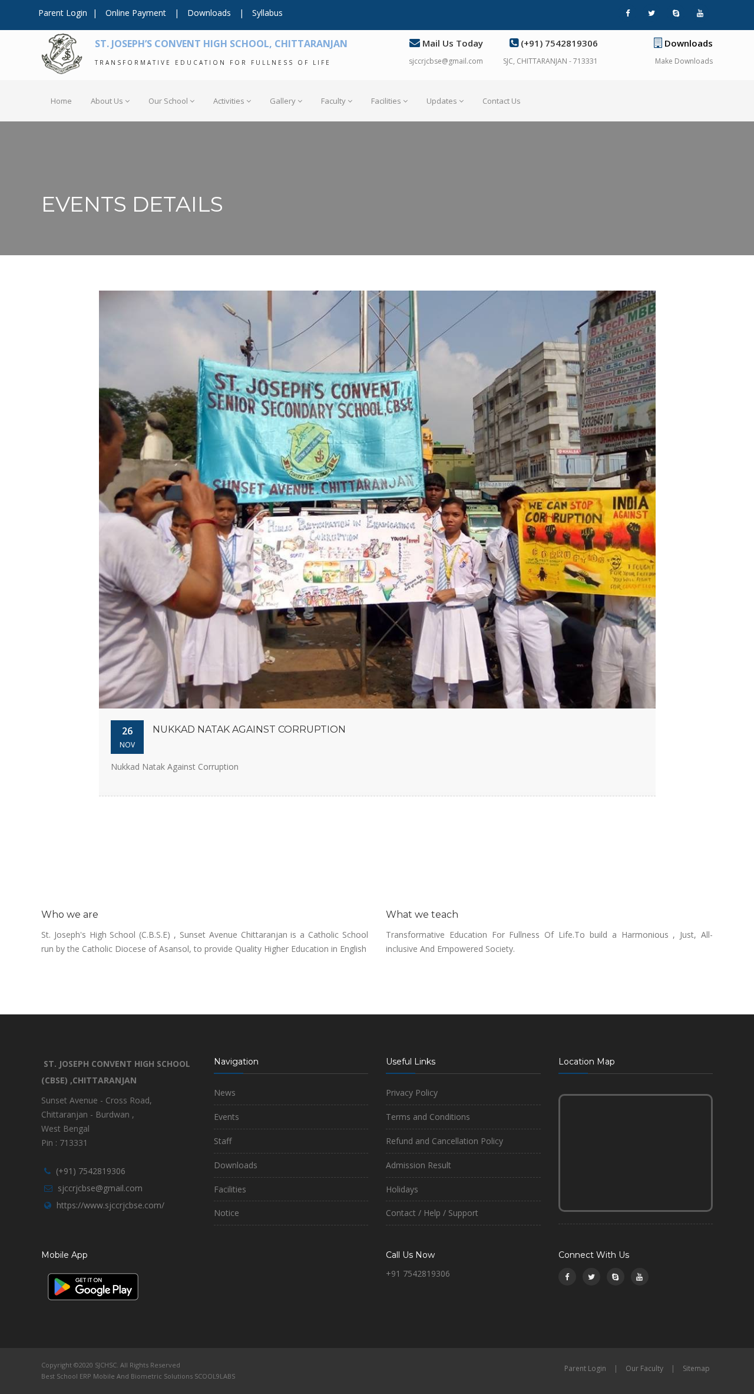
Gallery (283, 100)
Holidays (402, 1189)
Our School (168, 100)
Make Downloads (684, 61)
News (225, 1092)
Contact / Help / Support (432, 1212)
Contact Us (501, 100)
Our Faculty (644, 1368)
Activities (228, 100)
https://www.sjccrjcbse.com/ (110, 1205)
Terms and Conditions (428, 1116)
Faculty (333, 100)
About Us (107, 100)
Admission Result (418, 1165)
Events (226, 1116)
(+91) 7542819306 (90, 1171)
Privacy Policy (412, 1092)
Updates (441, 100)
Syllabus (267, 12)
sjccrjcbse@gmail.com (446, 61)
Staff (223, 1140)
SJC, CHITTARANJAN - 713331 (550, 61)
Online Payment (135, 12)
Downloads (209, 12)
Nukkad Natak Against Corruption (249, 729)
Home (61, 100)
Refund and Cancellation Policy (444, 1140)
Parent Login (62, 12)
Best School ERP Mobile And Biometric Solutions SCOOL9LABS (138, 1376)
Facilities (386, 100)
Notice (226, 1212)
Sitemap (696, 1368)
